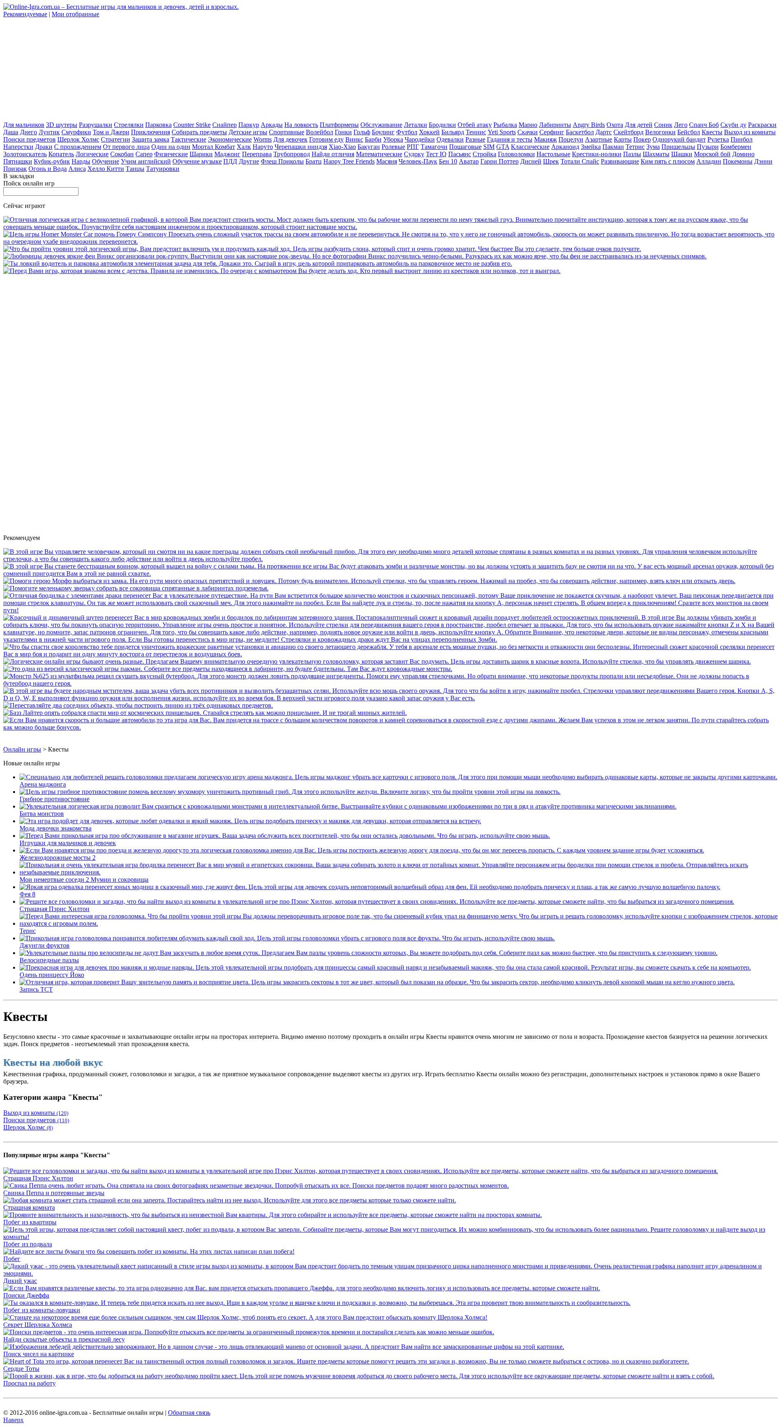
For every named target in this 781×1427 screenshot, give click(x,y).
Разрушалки (95, 124)
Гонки (343, 132)
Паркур (248, 124)
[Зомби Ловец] (390, 573)
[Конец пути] (390, 639)
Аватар (469, 161)
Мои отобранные (75, 14)
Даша (10, 132)
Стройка (484, 154)
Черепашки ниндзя (301, 146)
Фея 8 (27, 894)
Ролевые (393, 146)
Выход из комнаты (750, 132)
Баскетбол (580, 132)
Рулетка (718, 139)
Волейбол (319, 132)
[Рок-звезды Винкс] (355, 256)
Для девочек (290, 139)
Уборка (393, 139)
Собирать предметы (199, 132)
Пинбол (742, 139)
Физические (171, 154)
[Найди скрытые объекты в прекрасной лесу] (248, 1332)
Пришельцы (678, 146)
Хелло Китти (105, 168)
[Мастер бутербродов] (390, 683)
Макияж (545, 139)
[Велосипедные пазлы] (369, 952)
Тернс (28, 930)
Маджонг (227, 154)
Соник (663, 124)
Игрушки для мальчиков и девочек (68, 842)
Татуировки (162, 168)
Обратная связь (189, 1412)
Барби (373, 139)
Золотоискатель (25, 154)
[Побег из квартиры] (272, 1214)
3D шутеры (61, 124)
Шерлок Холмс (78, 139)
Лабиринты (555, 124)
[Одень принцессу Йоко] (385, 967)
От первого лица (126, 146)
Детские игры (248, 132)
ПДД (230, 161)
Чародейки (420, 139)
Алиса (77, 168)
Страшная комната (29, 1207)
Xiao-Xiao (342, 146)
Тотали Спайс (580, 161)
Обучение (105, 161)
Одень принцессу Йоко (52, 974)
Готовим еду (326, 139)
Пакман (613, 146)
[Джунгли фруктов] (287, 938)
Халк (244, 146)
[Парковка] (257, 263)
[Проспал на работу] (358, 1375)
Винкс (354, 139)
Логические (92, 154)
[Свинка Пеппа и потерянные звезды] (256, 1185)
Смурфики (76, 132)
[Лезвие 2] (390, 698)
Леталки (415, 124)
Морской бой (712, 154)
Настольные (553, 154)
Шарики (201, 154)
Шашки (681, 154)
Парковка (158, 124)
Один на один (170, 146)
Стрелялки (129, 124)
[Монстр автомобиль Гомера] (390, 241)
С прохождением (77, 146)
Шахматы (656, 154)
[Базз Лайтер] (205, 712)
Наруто (263, 146)
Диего (28, 132)
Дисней (530, 161)
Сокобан (122, 154)
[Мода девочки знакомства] (250, 820)
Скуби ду (733, 124)
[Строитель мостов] (390, 226)
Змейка (591, 146)
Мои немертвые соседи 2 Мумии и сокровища (84, 879)
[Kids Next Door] (390, 558)
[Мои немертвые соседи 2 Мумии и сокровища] (399, 872)
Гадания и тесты (509, 139)
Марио (528, 124)
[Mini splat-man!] (227, 668)
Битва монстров (42, 813)
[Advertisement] (64, 69)
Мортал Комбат (213, 146)
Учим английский (146, 161)
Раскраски (762, 124)
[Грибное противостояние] (290, 791)
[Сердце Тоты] (346, 1361)
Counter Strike (192, 124)
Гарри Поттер (499, 161)
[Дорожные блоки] (377, 661)
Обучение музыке (197, 161)
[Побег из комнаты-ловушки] (316, 1302)
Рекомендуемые (25, 14)
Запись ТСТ (36, 989)
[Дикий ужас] (390, 1273)
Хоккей (429, 132)
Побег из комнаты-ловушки (41, 1310)
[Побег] (149, 1251)
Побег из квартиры (30, 1222)
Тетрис (635, 146)
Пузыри (708, 146)
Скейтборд (628, 132)
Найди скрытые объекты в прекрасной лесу (64, 1339)
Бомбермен (735, 146)
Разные (475, 139)
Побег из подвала (27, 1244)
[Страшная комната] (229, 1200)
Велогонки (660, 132)
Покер (642, 139)
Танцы (135, 168)
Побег (11, 1258)
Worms (262, 139)
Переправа (257, 154)
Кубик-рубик (52, 161)
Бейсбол (688, 132)
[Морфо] (369, 580)
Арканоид (565, 146)
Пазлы (632, 154)
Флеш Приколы (282, 161)
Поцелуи (570, 139)
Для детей (638, 124)
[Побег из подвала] (390, 1236)
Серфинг (551, 132)
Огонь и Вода (47, 168)
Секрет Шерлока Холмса (37, 1324)
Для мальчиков (23, 124)
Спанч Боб (704, 124)
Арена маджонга (43, 784)
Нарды (81, 161)
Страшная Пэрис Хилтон (54, 908)
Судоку (414, 154)
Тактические (188, 139)
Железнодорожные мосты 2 (58, 857)
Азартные (598, 139)
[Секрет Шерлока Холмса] (245, 1317)
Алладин (708, 161)
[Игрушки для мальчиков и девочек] (285, 835)
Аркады (272, 124)
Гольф (361, 132)
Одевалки (450, 139)
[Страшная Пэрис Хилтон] (377, 901)
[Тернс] (399, 923)
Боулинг (383, 132)
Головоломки (516, 154)
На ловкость (301, 124)
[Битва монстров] (348, 806)
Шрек (551, 161)
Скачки (527, 132)
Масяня (386, 161)
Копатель (61, 154)
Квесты (712, 132)
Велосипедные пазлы (49, 960)
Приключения (150, 132)
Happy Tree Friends (349, 161)
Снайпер (224, 124)
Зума (653, 146)
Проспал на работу (29, 1383)
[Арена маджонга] (398, 777)
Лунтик (49, 132)
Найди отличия (333, 154)
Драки (43, 146)
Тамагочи (434, 146)
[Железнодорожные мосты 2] (362, 850)
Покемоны (738, 161)
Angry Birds (589, 124)
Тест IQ (436, 154)
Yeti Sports (502, 132)
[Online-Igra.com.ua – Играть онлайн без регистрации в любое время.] (121, 6)
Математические (379, 154)
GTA (502, 146)
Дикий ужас (20, 1280)
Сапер (144, 154)
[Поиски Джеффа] (301, 1288)
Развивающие (620, 161)
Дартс (604, 132)
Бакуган (369, 146)
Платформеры (339, 124)
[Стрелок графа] (390, 654)
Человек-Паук (418, 161)
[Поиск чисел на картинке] (283, 1346)
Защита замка (150, 139)
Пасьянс (459, 154)
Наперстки (18, 146)
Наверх (13, 1419)
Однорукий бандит (679, 139)
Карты (623, 139)
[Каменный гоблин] (390, 610)
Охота (614, 124)
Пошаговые (465, 146)
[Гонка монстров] (390, 727)
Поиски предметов (29, 139)
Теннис (476, 132)
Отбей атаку (475, 124)
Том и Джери (111, 132)
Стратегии (115, 139)
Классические (530, 146)
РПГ (413, 146)
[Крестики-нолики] (282, 270)
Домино (743, 154)
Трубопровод (291, 154)
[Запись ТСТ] (377, 982)
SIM (489, 146)
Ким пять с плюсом (668, 161)
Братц (313, 161)
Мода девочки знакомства (56, 828)
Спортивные (286, 132)
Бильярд (452, 132)
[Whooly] (135, 588)
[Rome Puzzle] (138, 705)
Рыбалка (505, 124)
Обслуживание (381, 124)
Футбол (406, 132)
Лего (680, 124)
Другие (249, 161)
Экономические (230, 139)
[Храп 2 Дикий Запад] (322, 248)
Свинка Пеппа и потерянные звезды (54, 1192)
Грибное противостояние (54, 798)
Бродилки (442, 124)
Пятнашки (17, 161)
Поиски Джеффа (26, 1295)
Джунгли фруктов (45, 945)
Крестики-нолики (597, 154)
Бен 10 (448, 161)
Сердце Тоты (21, 1368)
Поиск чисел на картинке (38, 1354)
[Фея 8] (370, 886)
